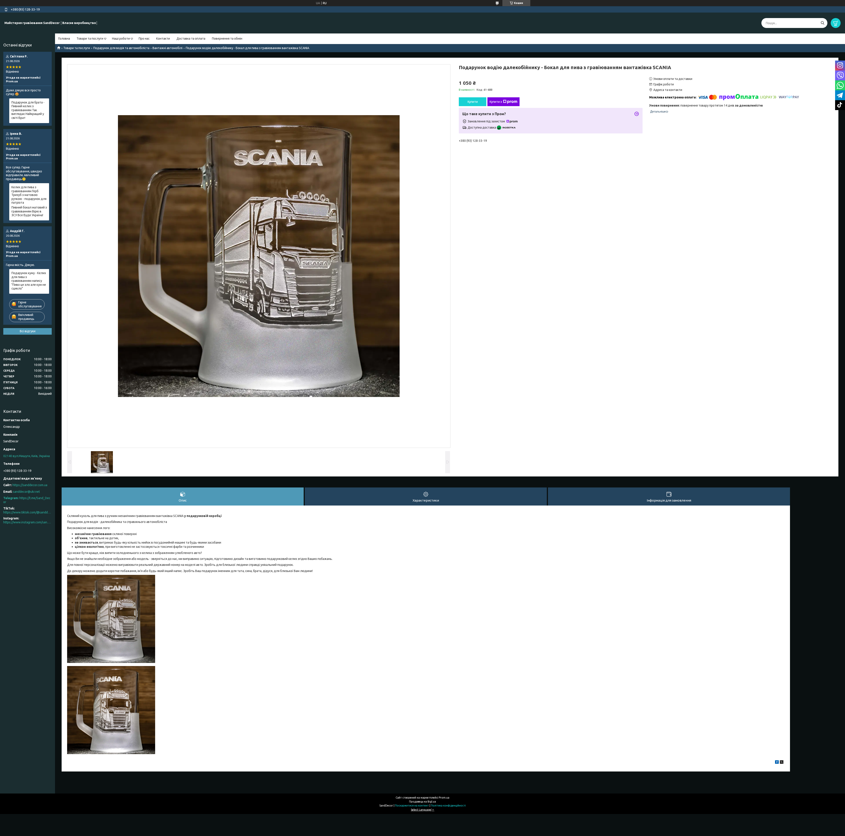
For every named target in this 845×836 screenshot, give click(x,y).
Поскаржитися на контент (412, 805)
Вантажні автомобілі (167, 48)
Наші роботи (121, 38)
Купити (473, 101)
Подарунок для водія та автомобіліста (121, 48)
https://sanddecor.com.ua (30, 485)
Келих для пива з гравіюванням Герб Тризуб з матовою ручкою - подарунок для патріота (28, 194)
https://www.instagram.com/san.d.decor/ (27, 522)
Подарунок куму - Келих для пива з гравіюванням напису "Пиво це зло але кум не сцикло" (28, 280)
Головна (64, 38)
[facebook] (777, 762)
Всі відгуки (27, 331)
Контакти (163, 38)
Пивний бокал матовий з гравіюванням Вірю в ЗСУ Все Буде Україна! (29, 211)
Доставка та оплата (190, 38)
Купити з (496, 101)
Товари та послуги (90, 38)
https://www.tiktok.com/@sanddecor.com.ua (27, 512)
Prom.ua (444, 797)
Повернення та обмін (227, 38)
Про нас (144, 38)
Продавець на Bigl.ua (422, 801)
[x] (781, 762)
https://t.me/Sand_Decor (26, 500)
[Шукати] (822, 23)
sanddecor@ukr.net (26, 491)
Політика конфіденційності (448, 805)
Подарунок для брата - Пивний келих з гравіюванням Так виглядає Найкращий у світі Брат (27, 110)
